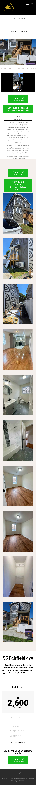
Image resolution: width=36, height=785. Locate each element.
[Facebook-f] (16, 773)
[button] (27, 4)
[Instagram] (20, 773)
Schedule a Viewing (18, 743)
